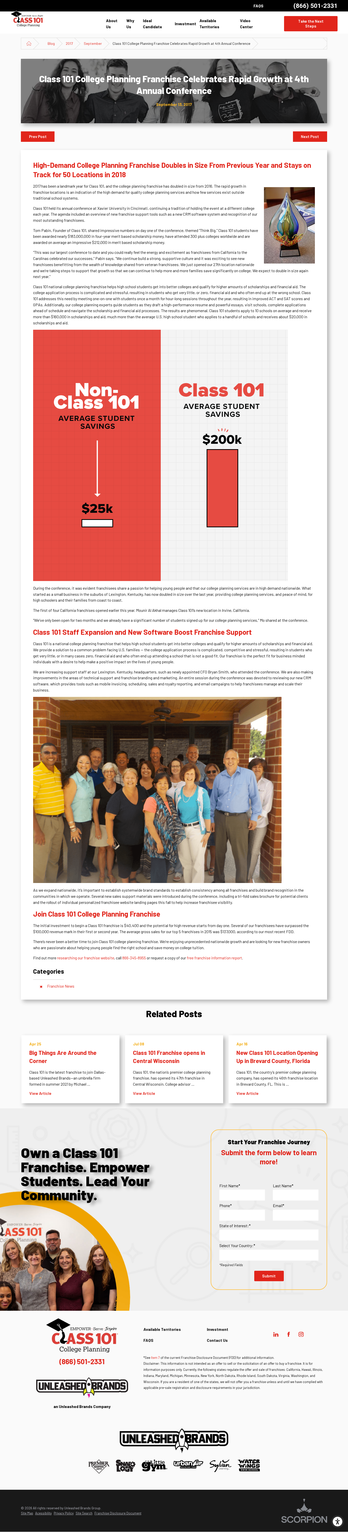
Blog (51, 43)
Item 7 (155, 1358)
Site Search (84, 1513)
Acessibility (43, 1513)
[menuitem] (114, 24)
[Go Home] (29, 43)
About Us (111, 23)
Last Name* (283, 1185)
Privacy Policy (64, 1513)
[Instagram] (301, 1334)
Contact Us (217, 1340)
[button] (337, 1521)
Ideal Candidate (152, 23)
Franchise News (60, 986)
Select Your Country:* (237, 1245)
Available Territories (209, 23)
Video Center (246, 23)
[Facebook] (288, 1334)
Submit (269, 1275)
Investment (185, 23)
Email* (278, 1205)
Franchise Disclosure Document (118, 1513)
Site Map (27, 1513)
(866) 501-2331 (315, 5)
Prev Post (38, 136)
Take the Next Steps (311, 23)
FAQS (258, 5)
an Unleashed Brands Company (82, 1406)
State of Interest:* (235, 1225)
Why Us (130, 23)
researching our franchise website (85, 957)
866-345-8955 (134, 957)
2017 (69, 43)
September (93, 43)
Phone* (225, 1205)
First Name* (229, 1185)
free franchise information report (214, 957)
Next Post (310, 136)
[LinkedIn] (275, 1334)
